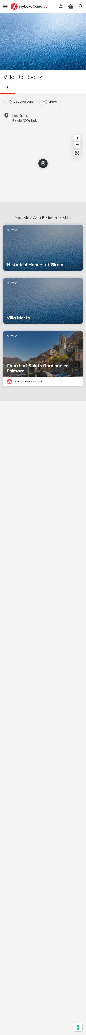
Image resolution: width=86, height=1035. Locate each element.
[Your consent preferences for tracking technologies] (78, 1027)
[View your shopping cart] (71, 6)
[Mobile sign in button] (61, 6)
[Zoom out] (77, 144)
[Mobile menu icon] (5, 6)
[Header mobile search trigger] (81, 6)
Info (7, 87)
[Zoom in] (77, 138)
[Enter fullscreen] (77, 153)
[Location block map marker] (43, 163)
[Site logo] (30, 6)
